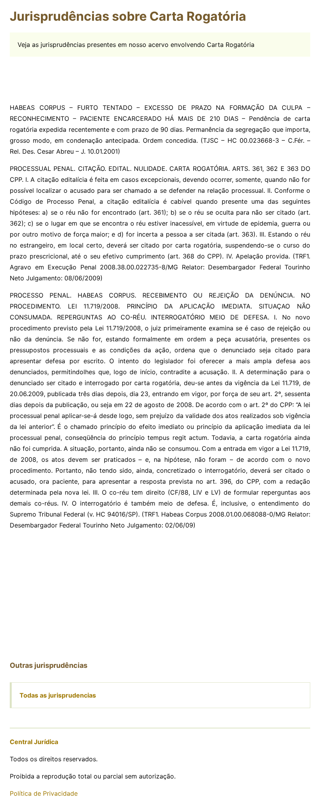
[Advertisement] (160, 74)
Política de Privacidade (44, 793)
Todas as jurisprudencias (58, 695)
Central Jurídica (34, 742)
